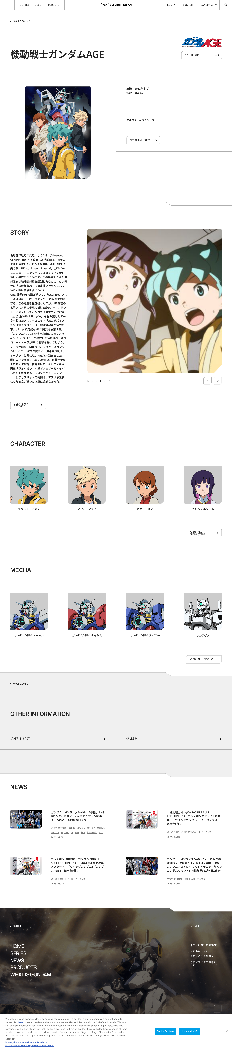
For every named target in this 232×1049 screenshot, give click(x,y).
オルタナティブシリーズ (140, 120)
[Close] (226, 1031)
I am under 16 (189, 1031)
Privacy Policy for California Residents (26, 1042)
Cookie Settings (165, 1031)
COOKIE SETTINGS (206, 964)
